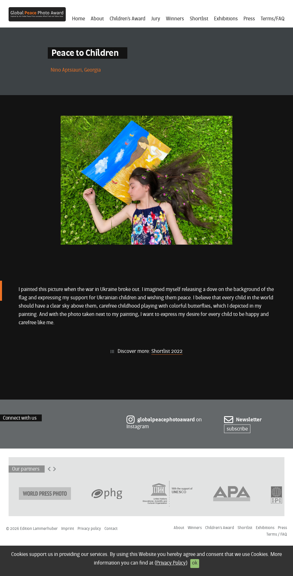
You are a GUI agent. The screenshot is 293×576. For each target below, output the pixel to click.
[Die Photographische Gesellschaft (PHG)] (106, 493)
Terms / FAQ (276, 534)
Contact (111, 529)
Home (78, 19)
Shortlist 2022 (167, 351)
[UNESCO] (167, 493)
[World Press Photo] (45, 493)
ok (194, 563)
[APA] (232, 493)
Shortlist (199, 19)
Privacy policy (89, 529)
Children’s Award (127, 19)
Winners (175, 19)
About (97, 19)
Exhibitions (226, 19)
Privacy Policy (171, 563)
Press (249, 19)
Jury (155, 19)
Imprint (67, 529)
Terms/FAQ (272, 19)
